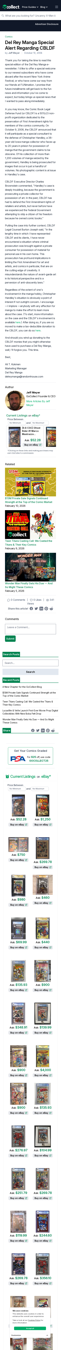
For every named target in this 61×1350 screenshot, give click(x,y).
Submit (10, 638)
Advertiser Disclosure (46, 24)
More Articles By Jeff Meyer (38, 403)
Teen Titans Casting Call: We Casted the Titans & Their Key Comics (28, 542)
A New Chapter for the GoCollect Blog (22, 686)
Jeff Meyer (14, 53)
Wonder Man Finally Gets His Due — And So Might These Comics (29, 585)
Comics (9, 36)
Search (30, 671)
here (17, 322)
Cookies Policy (34, 1320)
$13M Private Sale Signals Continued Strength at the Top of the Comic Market (28, 500)
